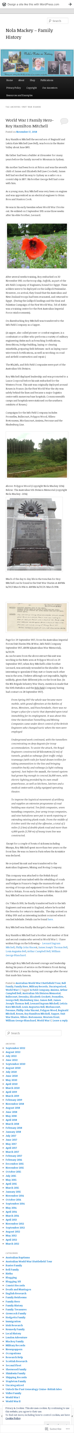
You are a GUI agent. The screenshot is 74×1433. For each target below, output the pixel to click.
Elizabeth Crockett (40, 996)
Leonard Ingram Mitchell (44, 1003)
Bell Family (12, 1269)
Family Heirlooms (16, 1297)
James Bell (46, 1000)
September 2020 (15, 1064)
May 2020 (11, 1080)
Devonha (24, 996)
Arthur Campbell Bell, (39, 951)
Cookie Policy (13, 1418)
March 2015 (12, 1187)
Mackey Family (15, 1341)
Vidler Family (13, 1393)
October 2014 (13, 1199)
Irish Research (14, 1325)
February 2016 (14, 1159)
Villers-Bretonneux (31, 1017)
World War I (12, 989)
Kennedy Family (15, 1329)
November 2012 (15, 1223)
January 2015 (13, 1191)
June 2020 (12, 1075)
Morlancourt (53, 1006)
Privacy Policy (13, 87)
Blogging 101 (13, 1281)
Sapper (55, 1013)
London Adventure (16, 1337)
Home (9, 80)
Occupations (13, 1353)
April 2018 (11, 1120)
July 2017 (11, 1135)
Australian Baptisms (18, 1257)
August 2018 (13, 1107)
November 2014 (15, 1195)
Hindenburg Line (29, 1000)
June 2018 (11, 1112)
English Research (16, 1293)
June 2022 (11, 1060)
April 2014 (11, 1211)
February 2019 (14, 1099)
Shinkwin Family (15, 1373)
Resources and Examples (19, 95)
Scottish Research (16, 1361)
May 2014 (11, 1207)
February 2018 (14, 1127)
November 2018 (15, 1103)
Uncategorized (57, 986)
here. (50, 919)
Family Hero (21, 986)
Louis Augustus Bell (16, 951)
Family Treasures (16, 1309)
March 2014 (12, 1215)
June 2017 (11, 1139)
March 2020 (13, 1088)
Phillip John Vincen (26, 947)
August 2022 (13, 1052)
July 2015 (11, 1175)
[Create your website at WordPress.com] (37, 4)
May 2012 (11, 1235)
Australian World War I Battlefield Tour (38, 983)
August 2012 (13, 1231)
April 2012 (11, 1239)
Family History (14, 1305)
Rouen (19, 1013)
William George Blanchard (21, 1020)
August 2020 (13, 1068)
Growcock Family (16, 1313)
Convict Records (15, 1285)
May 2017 (11, 1144)
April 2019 (11, 1092)
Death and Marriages (18, 1289)
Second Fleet (13, 1365)
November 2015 (15, 1167)
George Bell (12, 1000)
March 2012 (12, 1243)
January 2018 (13, 1131)
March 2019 (12, 1096)
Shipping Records (16, 1377)
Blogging (11, 1277)
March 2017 (12, 1151)
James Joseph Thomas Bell (52, 947)
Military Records (38, 986)
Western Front (51, 1017)
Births (9, 1273)
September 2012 (15, 1227)
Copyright (31, 87)
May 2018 (11, 1116)
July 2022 (11, 1056)
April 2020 (11, 1084)
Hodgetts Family (15, 1317)
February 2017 (14, 1155)
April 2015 (11, 1183)
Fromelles (57, 996)
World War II (13, 1401)
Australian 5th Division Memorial (41, 993)
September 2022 (15, 1048)
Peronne (10, 1010)
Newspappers (14, 1349)
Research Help (14, 1357)
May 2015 (11, 1179)
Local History (13, 1333)
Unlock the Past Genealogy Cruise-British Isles (34, 1389)
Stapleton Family (16, 1381)
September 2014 (15, 1203)
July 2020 (11, 1072)
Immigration (13, 1321)
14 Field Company (39, 989)
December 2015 (15, 1163)
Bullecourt (11, 996)
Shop (32, 80)
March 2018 (12, 1123)
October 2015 (13, 1171)
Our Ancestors (49, 87)
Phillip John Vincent (27, 1010)
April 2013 (11, 1219)
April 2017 (11, 1147)
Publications (47, 80)
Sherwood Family (16, 1369)
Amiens (54, 989)
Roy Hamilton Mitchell (37, 1013)
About (21, 80)
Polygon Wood (48, 1010)
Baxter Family (14, 1265)
